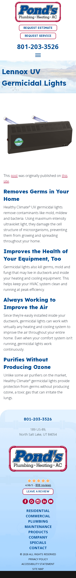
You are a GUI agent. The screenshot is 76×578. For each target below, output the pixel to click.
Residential (38, 511)
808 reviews (43, 485)
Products (38, 532)
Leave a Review (38, 491)
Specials (38, 542)
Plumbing (38, 521)
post (14, 175)
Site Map (38, 569)
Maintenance (38, 526)
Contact (38, 548)
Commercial (38, 516)
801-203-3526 (38, 46)
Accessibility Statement (38, 564)
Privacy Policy (38, 559)
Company (38, 537)
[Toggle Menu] (38, 55)
